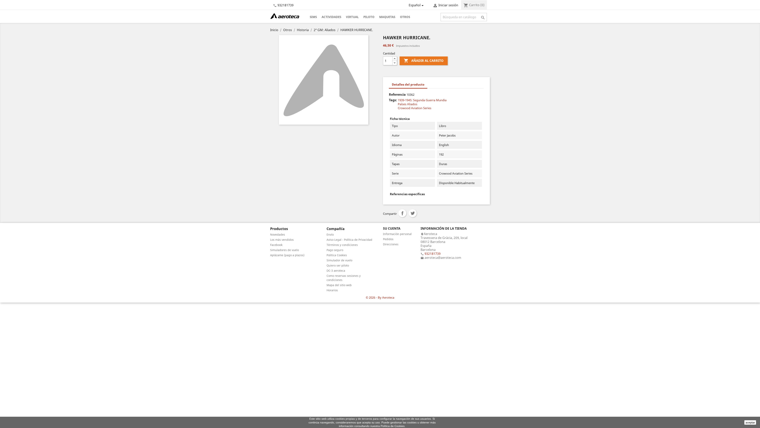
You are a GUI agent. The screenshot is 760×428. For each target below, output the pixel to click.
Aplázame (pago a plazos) (287, 255)
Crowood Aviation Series (414, 108)
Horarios (332, 290)
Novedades (277, 234)
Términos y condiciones (342, 245)
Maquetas (387, 17)
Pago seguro (335, 250)
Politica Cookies (337, 255)
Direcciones (390, 244)
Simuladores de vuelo (284, 250)
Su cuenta (391, 228)
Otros (405, 17)
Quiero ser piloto (338, 265)
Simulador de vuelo (339, 260)
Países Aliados (407, 104)
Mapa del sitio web (339, 285)
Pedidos (388, 239)
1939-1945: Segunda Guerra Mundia (422, 100)
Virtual (352, 17)
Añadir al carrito (424, 60)
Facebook (276, 245)
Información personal (397, 234)
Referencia (397, 94)
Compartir (402, 213)
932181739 (285, 5)
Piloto (368, 17)
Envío (330, 234)
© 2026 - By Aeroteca (380, 297)
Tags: (393, 100)
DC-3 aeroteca (336, 270)
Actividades (331, 17)
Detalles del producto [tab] (408, 84)
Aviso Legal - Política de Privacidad (349, 240)
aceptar (750, 422)
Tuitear (413, 213)
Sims (313, 17)
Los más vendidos (282, 240)
